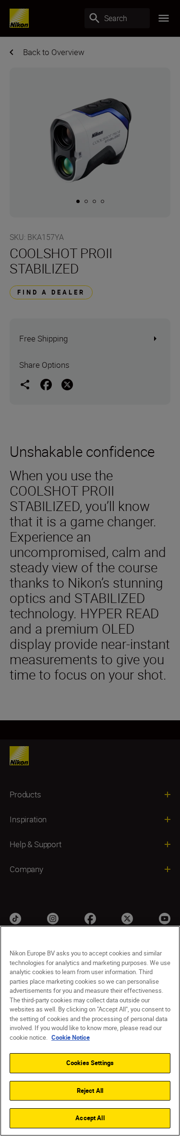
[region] (90, 1031)
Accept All (89, 1117)
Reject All (90, 1090)
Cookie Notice (70, 1037)
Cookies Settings (90, 1062)
